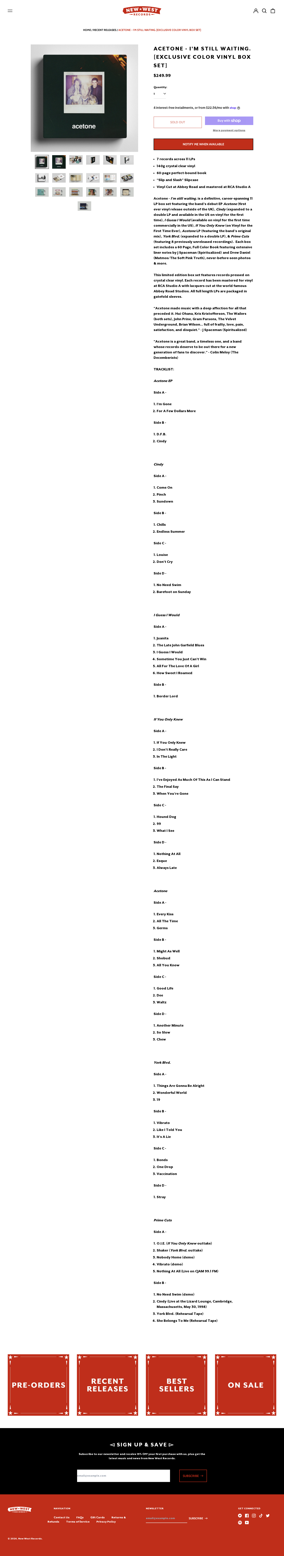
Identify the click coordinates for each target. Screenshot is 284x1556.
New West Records (30, 1538)
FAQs (80, 1517)
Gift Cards (97, 1517)
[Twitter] (268, 1516)
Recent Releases (104, 30)
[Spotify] (240, 1523)
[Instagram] (254, 1516)
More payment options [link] (229, 130)
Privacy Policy (106, 1521)
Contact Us (62, 1517)
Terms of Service (78, 1521)
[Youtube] (247, 1523)
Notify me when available (203, 144)
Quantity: (160, 87)
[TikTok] (261, 1516)
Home (87, 30)
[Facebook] (247, 1516)
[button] (264, 10)
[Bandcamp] (240, 1516)
